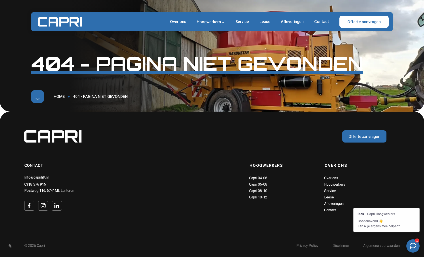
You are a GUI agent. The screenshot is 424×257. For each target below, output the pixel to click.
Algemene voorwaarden (381, 246)
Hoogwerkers (266, 165)
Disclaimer (341, 246)
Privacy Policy (307, 246)
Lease (264, 21)
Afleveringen (292, 21)
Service (242, 21)
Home (59, 96)
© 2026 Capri (34, 246)
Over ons (178, 21)
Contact (321, 21)
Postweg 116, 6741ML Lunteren (49, 190)
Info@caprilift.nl (36, 177)
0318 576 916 (35, 184)
